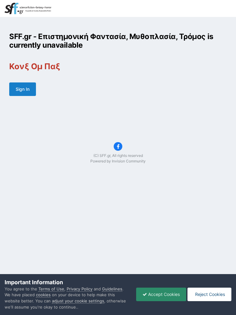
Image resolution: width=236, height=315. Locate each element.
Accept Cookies (163, 294)
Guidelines (112, 288)
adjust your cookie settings (78, 300)
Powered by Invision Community (118, 161)
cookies (43, 294)
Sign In (23, 89)
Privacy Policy (79, 288)
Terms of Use (51, 288)
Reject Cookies (209, 294)
